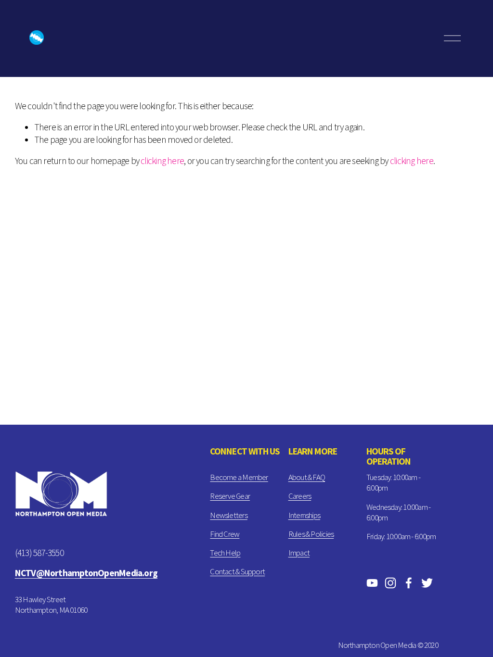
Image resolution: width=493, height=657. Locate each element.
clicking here (162, 160)
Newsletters (228, 515)
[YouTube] (372, 583)
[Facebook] (409, 583)
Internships (304, 515)
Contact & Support (237, 571)
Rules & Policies (311, 534)
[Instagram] (390, 583)
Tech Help (225, 552)
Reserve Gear (230, 496)
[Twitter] (427, 583)
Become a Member (239, 477)
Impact (299, 552)
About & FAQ (306, 477)
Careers (299, 496)
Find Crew (224, 534)
